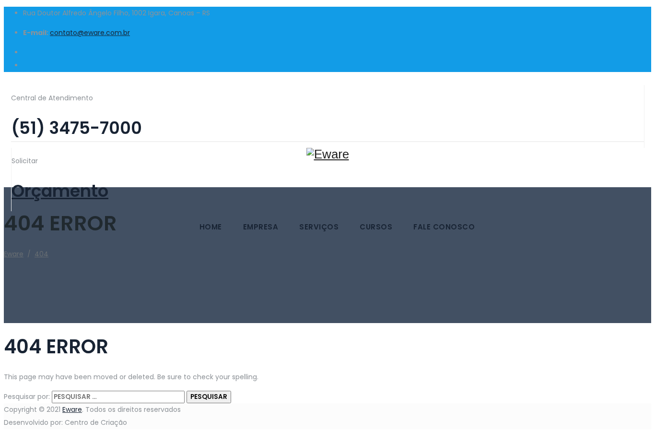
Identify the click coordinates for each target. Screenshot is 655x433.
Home (210, 227)
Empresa (261, 227)
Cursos (376, 227)
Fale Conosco (444, 227)
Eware (72, 409)
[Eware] (327, 123)
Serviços (319, 227)
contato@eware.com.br (90, 32)
